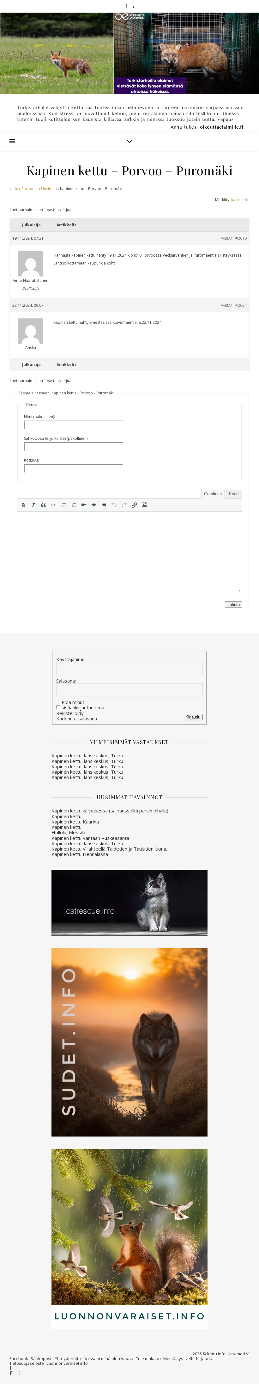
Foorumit (29, 188)
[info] (133, 6)
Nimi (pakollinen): (39, 416)
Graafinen (213, 493)
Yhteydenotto (68, 1358)
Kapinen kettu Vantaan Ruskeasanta (90, 838)
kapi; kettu (240, 199)
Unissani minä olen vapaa (108, 1358)
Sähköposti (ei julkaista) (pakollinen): (56, 438)
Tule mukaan (148, 1358)
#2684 (241, 305)
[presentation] (23, 505)
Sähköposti (41, 1358)
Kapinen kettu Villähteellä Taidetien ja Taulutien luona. (109, 849)
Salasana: (66, 680)
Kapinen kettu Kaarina (75, 821)
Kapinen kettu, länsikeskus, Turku (87, 755)
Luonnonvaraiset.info (67, 1363)
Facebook (18, 1358)
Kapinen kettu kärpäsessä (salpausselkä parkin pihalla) (109, 810)
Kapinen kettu (66, 816)
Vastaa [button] (226, 238)
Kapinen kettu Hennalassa (79, 854)
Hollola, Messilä (68, 832)
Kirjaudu (192, 717)
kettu (13, 188)
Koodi (234, 493)
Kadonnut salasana (76, 718)
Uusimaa (49, 188)
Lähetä (233, 604)
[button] (23, 505)
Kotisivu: (31, 460)
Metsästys (173, 1358)
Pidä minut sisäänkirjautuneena (83, 705)
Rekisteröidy (70, 713)
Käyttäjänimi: (70, 659)
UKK (190, 1358)
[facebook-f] (126, 6)
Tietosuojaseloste (26, 1363)
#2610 (241, 238)
